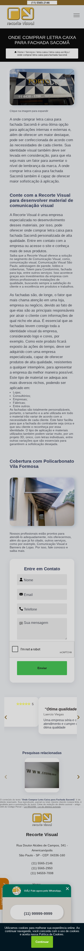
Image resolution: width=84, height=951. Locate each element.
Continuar (42, 941)
